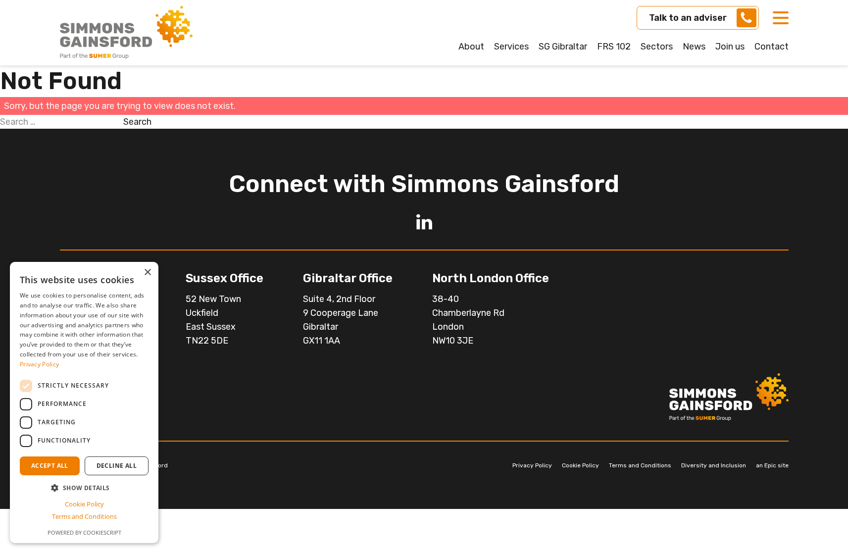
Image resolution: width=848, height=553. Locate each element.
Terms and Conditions (640, 465)
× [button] (147, 272)
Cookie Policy (580, 465)
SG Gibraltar (563, 46)
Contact (771, 46)
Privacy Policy (532, 465)
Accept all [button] (49, 465)
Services (511, 46)
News (694, 46)
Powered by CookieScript (84, 532)
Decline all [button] (117, 465)
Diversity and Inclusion (713, 465)
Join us (730, 46)
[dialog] (84, 402)
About (471, 46)
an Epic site (772, 465)
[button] (84, 488)
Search (137, 121)
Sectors (657, 46)
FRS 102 (614, 46)
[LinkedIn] (424, 222)
